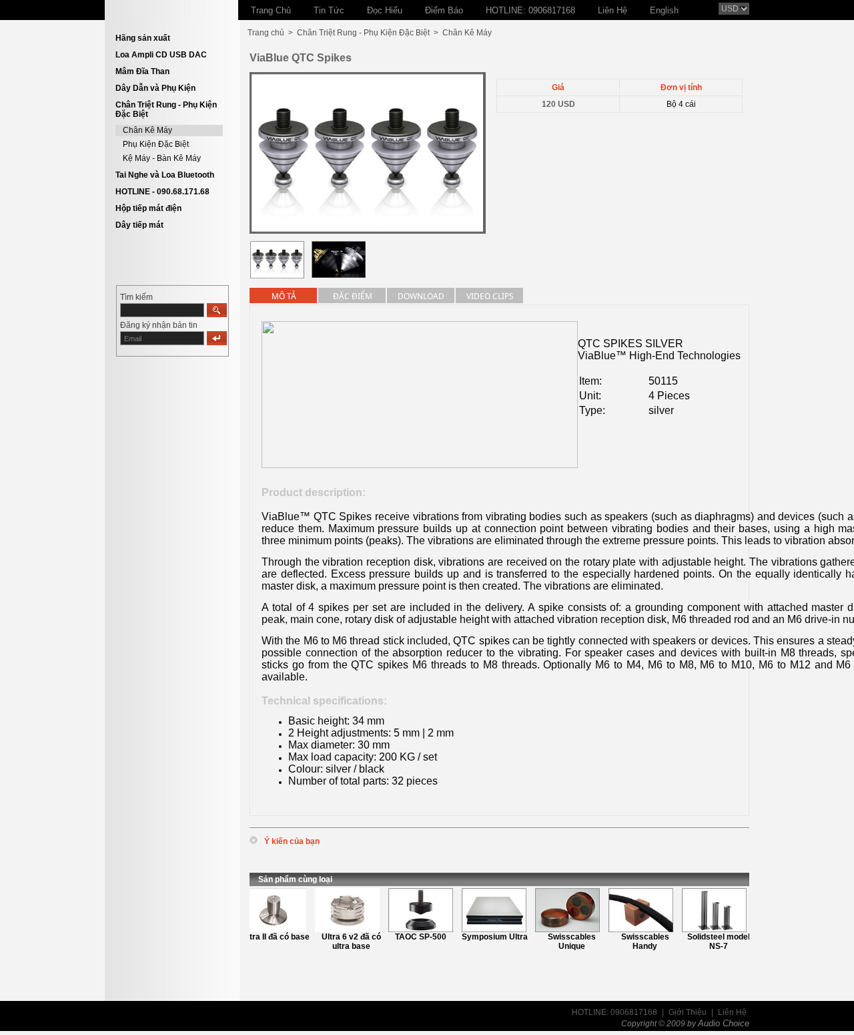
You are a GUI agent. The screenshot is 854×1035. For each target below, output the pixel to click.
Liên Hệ (732, 1012)
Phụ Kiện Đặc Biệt (156, 144)
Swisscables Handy (635, 941)
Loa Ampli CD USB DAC (161, 54)
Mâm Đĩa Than (142, 71)
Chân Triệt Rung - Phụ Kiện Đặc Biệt (363, 32)
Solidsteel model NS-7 (708, 941)
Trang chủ (266, 32)
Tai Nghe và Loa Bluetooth (164, 175)
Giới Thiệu (688, 1012)
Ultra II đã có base (266, 937)
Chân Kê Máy (147, 130)
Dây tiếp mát (139, 225)
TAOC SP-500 (410, 937)
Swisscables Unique (562, 941)
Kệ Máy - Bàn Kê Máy (162, 158)
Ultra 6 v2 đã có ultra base (342, 941)
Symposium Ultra (485, 937)
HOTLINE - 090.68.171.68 (162, 191)
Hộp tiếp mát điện (148, 208)
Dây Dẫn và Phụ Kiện (155, 88)
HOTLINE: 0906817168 (614, 1012)
